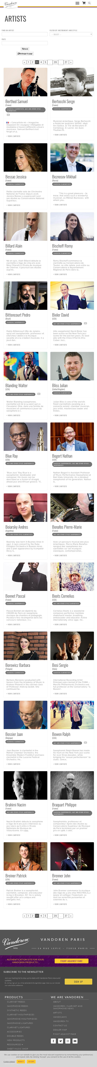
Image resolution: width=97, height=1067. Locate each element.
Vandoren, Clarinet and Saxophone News (68, 1007)
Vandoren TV (61, 1021)
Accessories (14, 1031)
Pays (4, 39)
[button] (77, 3)
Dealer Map (60, 1030)
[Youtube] (75, 1041)
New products (16, 1040)
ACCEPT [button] (31, 1061)
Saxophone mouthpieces (22, 1019)
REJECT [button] (21, 1061)
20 (55, 62)
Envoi (26, 49)
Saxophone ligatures (20, 1023)
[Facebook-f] (53, 1041)
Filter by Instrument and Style (63, 30)
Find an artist (8, 30)
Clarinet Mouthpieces (20, 1014)
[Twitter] (60, 1041)
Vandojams (60, 1017)
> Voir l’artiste (13, 136)
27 (66, 62)
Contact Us (60, 1025)
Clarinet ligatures (18, 1027)
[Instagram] (67, 1041)
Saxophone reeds (17, 1006)
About (57, 1002)
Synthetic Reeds (17, 1010)
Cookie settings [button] (9, 1062)
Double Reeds (15, 1036)
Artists (57, 1012)
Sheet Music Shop (17, 1049)
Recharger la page (25, 53)
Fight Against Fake (64, 1034)
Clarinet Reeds (16, 1002)
